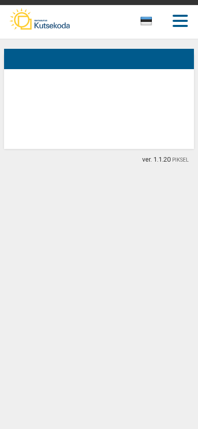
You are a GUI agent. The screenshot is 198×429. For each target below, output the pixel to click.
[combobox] (157, 24)
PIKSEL (180, 160)
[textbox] (155, 23)
